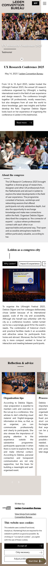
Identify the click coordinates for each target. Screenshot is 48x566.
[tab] (20, 167)
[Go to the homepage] (13, 5)
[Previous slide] (12, 482)
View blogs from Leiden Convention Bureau (25, 515)
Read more (22, 123)
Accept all (22, 546)
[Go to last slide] (4, 150)
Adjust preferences (22, 559)
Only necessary (23, 552)
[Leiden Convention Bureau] (7, 508)
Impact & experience (30, 264)
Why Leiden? (10, 264)
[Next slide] (44, 150)
